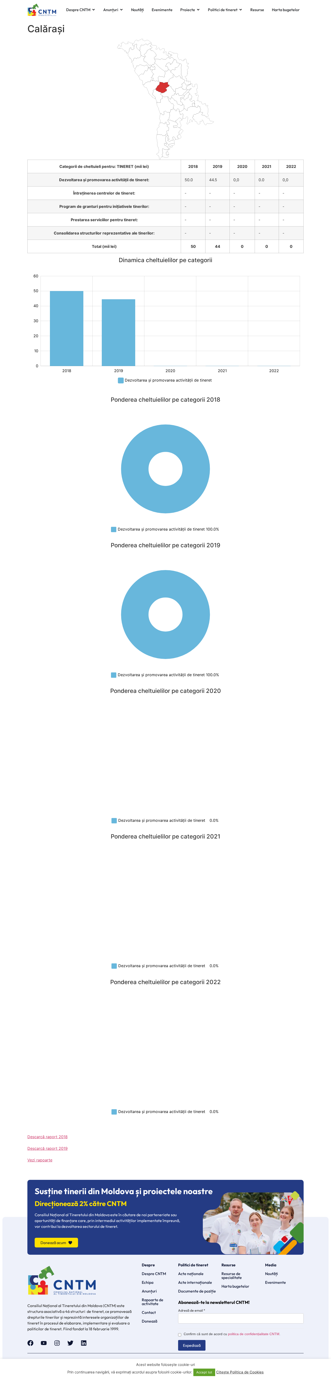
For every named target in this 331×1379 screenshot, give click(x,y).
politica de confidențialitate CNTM (253, 1334)
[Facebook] (30, 1343)
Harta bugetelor (235, 1286)
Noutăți (271, 1273)
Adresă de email (191, 1310)
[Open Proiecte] (198, 10)
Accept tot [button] (204, 1372)
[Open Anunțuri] (121, 10)
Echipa (147, 1282)
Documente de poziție (197, 1291)
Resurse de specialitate (231, 1275)
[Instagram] (57, 1343)
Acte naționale (191, 1273)
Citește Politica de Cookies (240, 1372)
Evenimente (275, 1282)
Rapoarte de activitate (152, 1301)
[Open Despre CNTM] (93, 10)
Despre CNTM (154, 1273)
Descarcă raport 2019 (47, 1148)
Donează (149, 1321)
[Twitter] (70, 1343)
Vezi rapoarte (39, 1160)
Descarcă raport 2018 (47, 1136)
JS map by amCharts (40, 156)
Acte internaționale (195, 1282)
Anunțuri (149, 1291)
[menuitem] (188, 102)
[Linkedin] (84, 1343)
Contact (149, 1312)
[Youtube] (44, 1343)
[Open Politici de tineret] (241, 10)
